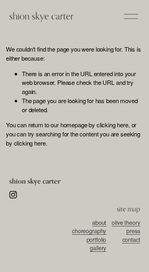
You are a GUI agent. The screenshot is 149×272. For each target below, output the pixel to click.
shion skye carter (41, 16)
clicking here (112, 125)
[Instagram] (13, 195)
